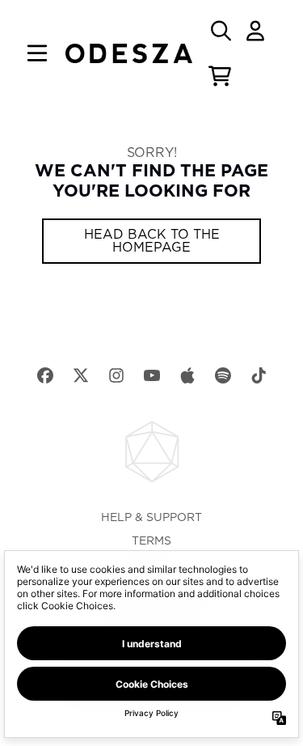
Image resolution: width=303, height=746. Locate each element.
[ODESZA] (129, 53)
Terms (151, 541)
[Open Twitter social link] (81, 375)
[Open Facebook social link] (45, 375)
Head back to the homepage (152, 241)
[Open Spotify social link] (223, 375)
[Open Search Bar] (219, 30)
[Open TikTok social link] (258, 375)
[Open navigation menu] (37, 53)
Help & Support (151, 517)
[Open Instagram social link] (116, 375)
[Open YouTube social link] (152, 375)
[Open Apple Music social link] (187, 375)
